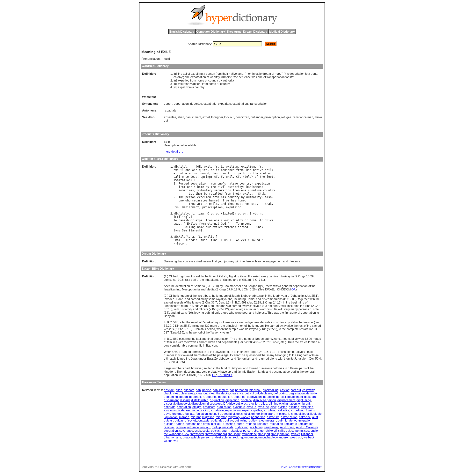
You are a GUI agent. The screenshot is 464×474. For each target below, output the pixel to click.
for (287, 77)
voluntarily (185, 84)
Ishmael (295, 413)
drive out (234, 403)
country (213, 80)
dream (266, 73)
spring (206, 176)
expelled (183, 80)
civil (222, 187)
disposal (169, 403)
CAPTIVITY (225, 375)
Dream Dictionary (255, 31)
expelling (197, 73)
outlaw (229, 420)
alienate (189, 390)
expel (181, 87)
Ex (177, 166)
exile (258, 73)
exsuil (179, 170)
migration (208, 417)
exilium (232, 166)
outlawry (254, 420)
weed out (296, 437)
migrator (221, 417)
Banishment (190, 207)
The (181, 197)
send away (271, 427)
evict (273, 407)
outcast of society (186, 420)
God (223, 223)
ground (204, 173)
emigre (197, 407)
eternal (213, 223)
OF (293, 289)
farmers (226, 77)
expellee (256, 410)
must (239, 204)
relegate (262, 424)
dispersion (232, 400)
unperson (250, 437)
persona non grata (198, 424)
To (175, 220)
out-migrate (285, 420)
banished (227, 170)
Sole (248, 176)
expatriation (198, 77)
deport (168, 103)
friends (230, 227)
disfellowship (199, 400)
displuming (304, 400)
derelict (281, 397)
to (306, 73)
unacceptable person (196, 437)
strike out (284, 430)
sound (255, 240)
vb (254, 213)
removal (169, 427)
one (260, 77)
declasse (266, 393)
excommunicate (174, 410)
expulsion (262, 183)
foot (270, 176)
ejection (254, 403)
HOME (283, 467)
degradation (297, 393)
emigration (184, 407)
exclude (294, 407)
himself (215, 200)
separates (199, 200)
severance (186, 430)
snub (198, 430)
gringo (255, 413)
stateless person (241, 430)
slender (191, 240)
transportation (276, 77)
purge (240, 424)
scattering (256, 427)
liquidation (171, 417)
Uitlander (307, 434)
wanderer (282, 437)
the (180, 73)
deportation (297, 73)
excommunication (197, 410)
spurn (225, 430)
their (225, 73)
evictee (282, 407)
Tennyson (243, 223)
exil (207, 166)
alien (181, 117)
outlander (257, 117)
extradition (297, 410)
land (240, 73)
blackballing (271, 390)
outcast (168, 420)
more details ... (173, 151)
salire (179, 176)
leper (305, 413)
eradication (224, 407)
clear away (188, 393)
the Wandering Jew (176, 434)
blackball (255, 390)
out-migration (303, 420)
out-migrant (268, 420)
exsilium (248, 166)
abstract (169, 390)
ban (198, 390)
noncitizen (242, 117)
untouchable (266, 437)
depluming (171, 397)
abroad (243, 227)
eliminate (275, 403)
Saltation (182, 180)
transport (264, 434)
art (199, 204)
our (208, 227)
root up (216, 427)
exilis (209, 236)
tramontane (249, 434)
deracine (269, 397)
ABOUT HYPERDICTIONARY (305, 467)
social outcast (211, 430)
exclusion (307, 407)
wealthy (215, 77)
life (291, 77)
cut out (254, 393)
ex (175, 173)
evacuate (239, 407)
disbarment (171, 400)
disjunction (217, 400)
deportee (196, 103)
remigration (305, 424)
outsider (169, 424)
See (184, 230)
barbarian (241, 390)
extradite (283, 410)
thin (204, 240)
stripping (297, 430)
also (268, 197)
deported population (219, 397)
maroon (184, 417)
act (185, 73)
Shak (261, 193)
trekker (295, 434)
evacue (251, 407)
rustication (241, 427)
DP (225, 403)
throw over (197, 434)
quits (203, 170)
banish (184, 220)
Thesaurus (234, 31)
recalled (216, 193)
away (177, 223)
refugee (286, 117)
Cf (237, 176)
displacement (286, 400)
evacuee (263, 407)
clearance (236, 393)
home (200, 80)
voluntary (204, 190)
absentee (170, 117)
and (223, 204)
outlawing (241, 420)
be (205, 193)
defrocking (280, 393)
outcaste (204, 420)
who (194, 170)
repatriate (170, 110)
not (247, 204)
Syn (176, 207)
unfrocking (236, 437)
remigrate (290, 424)
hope (278, 73)
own (226, 220)
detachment (295, 397)
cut (247, 393)
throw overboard (216, 434)
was (254, 77)
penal (314, 73)
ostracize (305, 417)
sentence (245, 77)
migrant (196, 417)
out (181, 173)
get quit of (215, 413)
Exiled (228, 213)
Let (191, 193)
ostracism (273, 417)
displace (246, 400)
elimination (289, 403)
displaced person (264, 400)
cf (216, 176)
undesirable (220, 437)
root (263, 173)
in (253, 73)
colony (178, 77)
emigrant (304, 403)
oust (315, 417)
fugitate (189, 413)
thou (231, 204)
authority (228, 80)
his (287, 73)
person (210, 73)
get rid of (229, 413)
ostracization (289, 417)
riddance (193, 427)
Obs (225, 240)
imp (201, 213)
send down (287, 427)
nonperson (258, 417)
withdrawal (171, 441)
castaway (308, 390)
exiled (217, 227)
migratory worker (239, 417)
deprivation (254, 397)
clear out (202, 393)
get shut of (243, 413)
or (206, 80)
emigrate (169, 407)
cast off (284, 390)
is (217, 170)
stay (254, 204)
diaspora (310, 397)
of (189, 73)
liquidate (316, 413)
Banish (195, 230)
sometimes (186, 190)
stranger (259, 430)
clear (176, 393)
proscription (272, 117)
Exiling (181, 217)
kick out (229, 117)
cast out (296, 390)
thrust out (234, 434)
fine (214, 240)
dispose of (183, 403)
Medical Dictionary (282, 31)
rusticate (227, 427)
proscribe (229, 424)
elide (264, 403)
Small (178, 240)
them (199, 193)
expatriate (210, 103)
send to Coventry (307, 427)
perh (241, 173)
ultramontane (172, 437)
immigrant (267, 413)
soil (268, 170)
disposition (198, 403)
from (219, 73)
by (220, 80)
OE (199, 166)
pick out (216, 424)
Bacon (181, 243)
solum (193, 173)
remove (181, 427)
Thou (192, 204)
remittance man (303, 117)
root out (205, 427)
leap (193, 176)
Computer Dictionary (210, 31)
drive (269, 220)
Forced (184, 183)
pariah (180, 424)
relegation (276, 424)
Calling (190, 227)
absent (196, 84)
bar (232, 390)
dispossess (214, 403)
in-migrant (282, 413)
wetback (309, 437)
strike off (271, 430)
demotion (312, 393)
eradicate (209, 407)
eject (244, 403)
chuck (168, 393)
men (249, 73)
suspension (311, 430)
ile (182, 166)
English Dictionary (182, 31)
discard (185, 400)
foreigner (217, 117)
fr (216, 166)
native (233, 73)
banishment (193, 117)
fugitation (202, 413)
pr (244, 213)
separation (198, 183)
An (237, 240)
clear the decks (219, 393)
